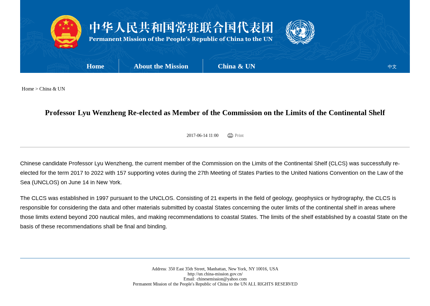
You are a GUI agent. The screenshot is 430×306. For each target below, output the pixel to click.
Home (95, 66)
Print (239, 135)
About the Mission (161, 66)
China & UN (236, 66)
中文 (392, 66)
